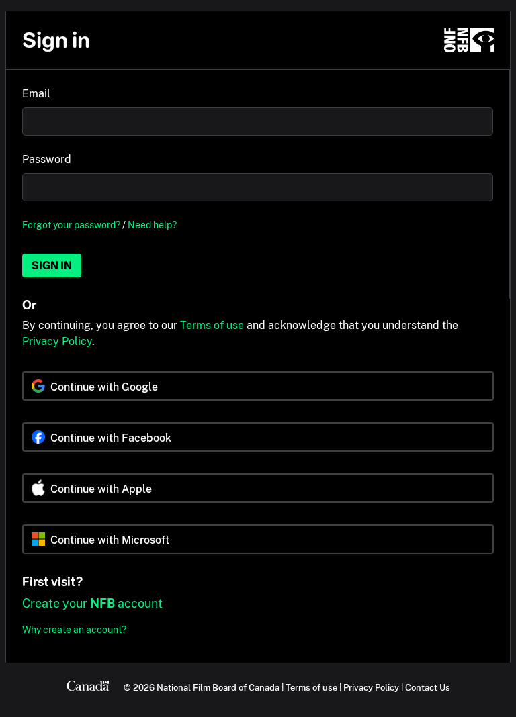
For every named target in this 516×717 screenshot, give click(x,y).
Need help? (152, 224)
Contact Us (427, 687)
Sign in (52, 265)
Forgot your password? (71, 224)
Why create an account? (74, 629)
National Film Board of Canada (218, 687)
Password (46, 159)
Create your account (92, 603)
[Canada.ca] (88, 687)
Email (36, 93)
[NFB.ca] (469, 40)
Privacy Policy (57, 341)
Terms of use (212, 325)
